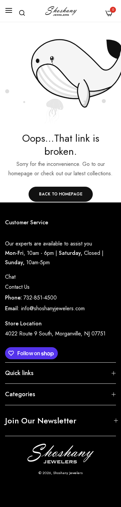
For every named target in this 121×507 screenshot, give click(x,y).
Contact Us (17, 287)
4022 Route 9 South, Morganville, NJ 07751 (55, 333)
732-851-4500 (40, 298)
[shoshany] (60, 11)
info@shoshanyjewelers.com (53, 308)
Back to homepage (60, 194)
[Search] (22, 13)
